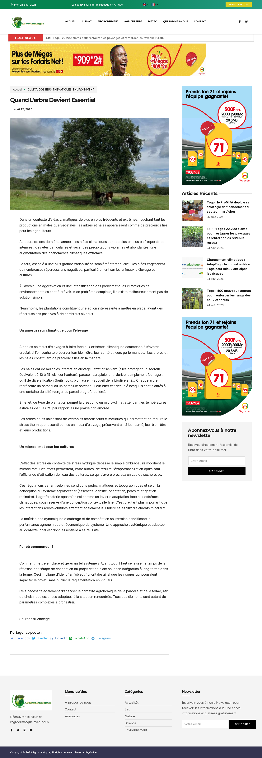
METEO (152, 21)
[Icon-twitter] (246, 21)
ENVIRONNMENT (108, 21)
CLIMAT (87, 21)
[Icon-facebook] (239, 21)
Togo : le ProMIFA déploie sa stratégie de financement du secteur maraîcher (228, 206)
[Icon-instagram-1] (24, 730)
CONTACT (200, 21)
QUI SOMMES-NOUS (175, 21)
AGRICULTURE (133, 21)
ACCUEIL (70, 21)
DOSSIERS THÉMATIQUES (55, 89)
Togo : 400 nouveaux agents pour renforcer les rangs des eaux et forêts (229, 295)
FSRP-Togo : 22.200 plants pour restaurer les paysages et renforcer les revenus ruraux (104, 38)
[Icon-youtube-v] (31, 730)
